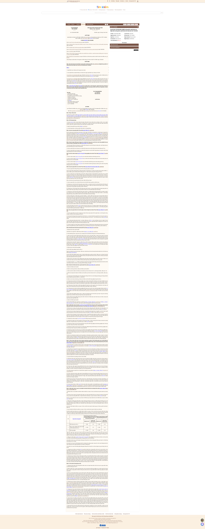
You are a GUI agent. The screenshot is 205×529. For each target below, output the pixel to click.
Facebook (103, 527)
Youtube (98, 527)
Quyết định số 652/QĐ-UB (90, 290)
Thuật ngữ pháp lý (110, 9)
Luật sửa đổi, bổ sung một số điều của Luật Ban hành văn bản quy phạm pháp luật (83, 49)
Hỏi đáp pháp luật (102, 9)
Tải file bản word (115, 44)
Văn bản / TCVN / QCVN (93, 9)
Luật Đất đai (71, 51)
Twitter (107, 527)
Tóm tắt (69, 24)
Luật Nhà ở (90, 53)
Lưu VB (129, 24)
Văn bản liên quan (90, 24)
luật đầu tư (99, 481)
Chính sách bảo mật (79, 513)
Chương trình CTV (126, 513)
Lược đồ (78, 24)
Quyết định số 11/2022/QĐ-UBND (73, 75)
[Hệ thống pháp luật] (73, 1)
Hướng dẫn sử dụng (118, 513)
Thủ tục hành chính (83, 9)
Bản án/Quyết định (118, 9)
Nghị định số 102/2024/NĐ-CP (74, 56)
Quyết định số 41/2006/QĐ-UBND (95, 137)
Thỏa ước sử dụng (87, 513)
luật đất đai (84, 225)
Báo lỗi (137, 24)
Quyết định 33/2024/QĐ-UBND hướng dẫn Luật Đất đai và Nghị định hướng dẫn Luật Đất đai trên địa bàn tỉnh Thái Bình (99, 22)
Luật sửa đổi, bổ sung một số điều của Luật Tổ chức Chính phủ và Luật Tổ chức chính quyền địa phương (89, 44)
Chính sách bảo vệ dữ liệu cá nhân (98, 513)
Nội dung (83, 24)
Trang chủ (68, 22)
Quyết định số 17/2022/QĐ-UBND (74, 78)
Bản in (125, 24)
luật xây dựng (101, 312)
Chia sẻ (133, 24)
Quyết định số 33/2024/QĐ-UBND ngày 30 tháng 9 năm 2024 (82, 110)
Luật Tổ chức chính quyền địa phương (76, 42)
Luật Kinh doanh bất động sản (98, 53)
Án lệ (124, 9)
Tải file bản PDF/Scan (116, 47)
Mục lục (72, 24)
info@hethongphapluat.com (113, 522)
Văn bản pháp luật (74, 22)
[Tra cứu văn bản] (102, 7)
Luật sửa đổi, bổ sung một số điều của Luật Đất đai (78, 53)
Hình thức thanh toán (109, 513)
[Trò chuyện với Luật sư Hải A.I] (202, 520)
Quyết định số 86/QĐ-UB (103, 136)
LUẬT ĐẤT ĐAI (88, 37)
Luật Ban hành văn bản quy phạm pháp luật (77, 47)
